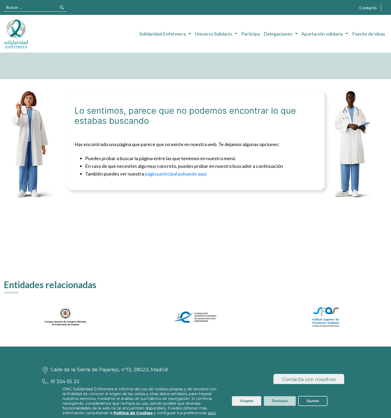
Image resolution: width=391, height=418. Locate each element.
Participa (250, 34)
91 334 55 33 (65, 382)
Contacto (368, 7)
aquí (211, 413)
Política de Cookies (133, 413)
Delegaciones (278, 34)
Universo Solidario (213, 34)
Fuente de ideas (368, 34)
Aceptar (246, 400)
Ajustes (312, 400)
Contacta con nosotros (309, 379)
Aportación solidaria (322, 34)
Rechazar (280, 400)
